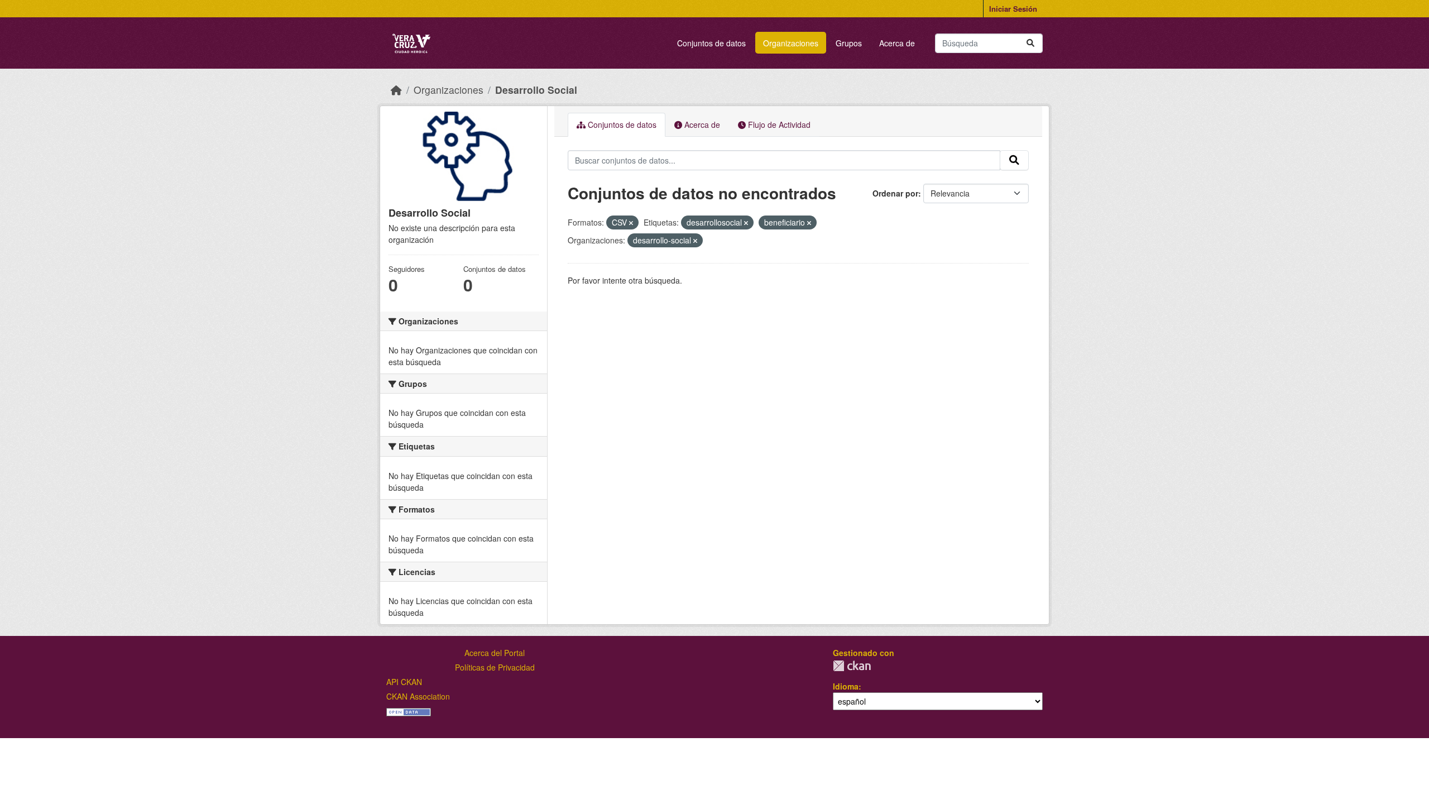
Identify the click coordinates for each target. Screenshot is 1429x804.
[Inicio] (396, 90)
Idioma (846, 686)
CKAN (852, 666)
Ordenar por (895, 193)
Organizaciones (790, 43)
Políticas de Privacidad (495, 667)
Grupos (849, 43)
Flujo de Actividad (778, 124)
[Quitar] (631, 222)
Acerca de (897, 43)
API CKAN (404, 681)
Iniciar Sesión (1013, 8)
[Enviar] (1030, 43)
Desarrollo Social (536, 90)
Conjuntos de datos (711, 43)
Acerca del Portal (494, 652)
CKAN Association (418, 696)
